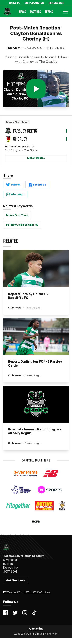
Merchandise (34, 3)
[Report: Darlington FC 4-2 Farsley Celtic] (36, 336)
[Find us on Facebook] (5, 612)
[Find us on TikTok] (34, 612)
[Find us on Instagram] (24, 612)
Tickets (14, 3)
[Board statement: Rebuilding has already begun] (36, 404)
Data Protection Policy (37, 591)
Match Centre (36, 157)
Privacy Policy (11, 591)
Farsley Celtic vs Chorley (22, 224)
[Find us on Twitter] (15, 612)
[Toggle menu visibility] (65, 11)
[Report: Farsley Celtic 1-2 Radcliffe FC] (36, 268)
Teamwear (56, 3)
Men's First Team (17, 215)
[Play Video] (36, 88)
